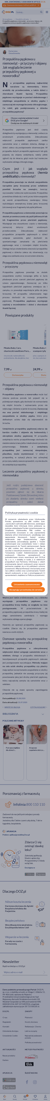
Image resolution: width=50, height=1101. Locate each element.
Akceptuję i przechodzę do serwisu (25, 589)
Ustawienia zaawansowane (27, 584)
